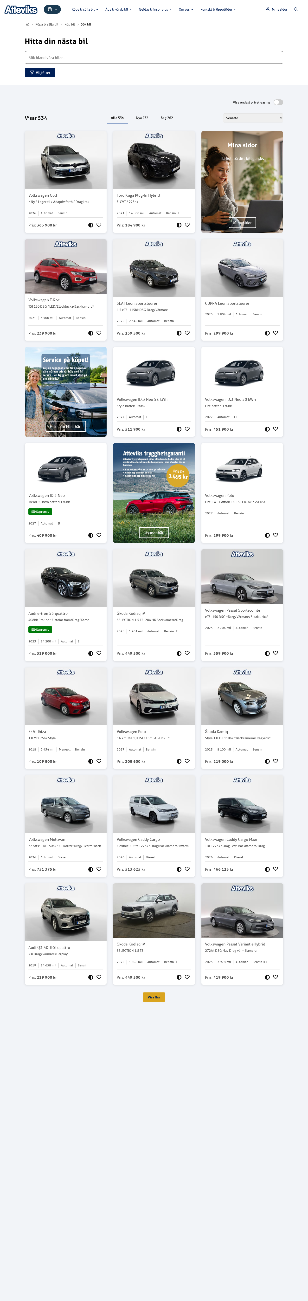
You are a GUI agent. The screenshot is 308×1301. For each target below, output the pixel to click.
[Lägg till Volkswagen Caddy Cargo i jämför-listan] (179, 869)
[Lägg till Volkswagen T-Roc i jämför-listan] (91, 333)
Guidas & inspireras (153, 9)
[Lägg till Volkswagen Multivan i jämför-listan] (91, 869)
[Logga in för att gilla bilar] (99, 225)
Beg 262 (167, 118)
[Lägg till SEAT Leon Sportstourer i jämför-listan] (179, 333)
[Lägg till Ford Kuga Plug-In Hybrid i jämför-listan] (179, 225)
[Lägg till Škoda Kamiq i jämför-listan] (267, 761)
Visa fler (154, 997)
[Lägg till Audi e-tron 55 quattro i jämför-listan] (91, 653)
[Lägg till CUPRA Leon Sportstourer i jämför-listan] (267, 333)
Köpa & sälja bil (83, 9)
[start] (28, 24)
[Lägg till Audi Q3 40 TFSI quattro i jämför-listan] (91, 977)
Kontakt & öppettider (216, 9)
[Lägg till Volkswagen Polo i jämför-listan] (267, 535)
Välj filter (43, 72)
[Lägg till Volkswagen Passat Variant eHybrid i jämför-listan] (267, 977)
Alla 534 (117, 117)
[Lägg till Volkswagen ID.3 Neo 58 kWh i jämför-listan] (179, 429)
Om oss (184, 9)
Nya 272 (142, 118)
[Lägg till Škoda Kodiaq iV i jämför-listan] (179, 653)
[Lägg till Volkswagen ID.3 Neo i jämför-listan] (91, 535)
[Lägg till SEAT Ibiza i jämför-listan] (91, 761)
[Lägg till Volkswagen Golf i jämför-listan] (91, 225)
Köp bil (69, 24)
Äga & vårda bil (116, 9)
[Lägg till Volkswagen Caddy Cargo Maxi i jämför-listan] (267, 869)
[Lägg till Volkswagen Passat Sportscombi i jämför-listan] (267, 653)
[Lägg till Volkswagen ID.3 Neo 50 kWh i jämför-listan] (267, 429)
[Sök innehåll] (296, 9)
